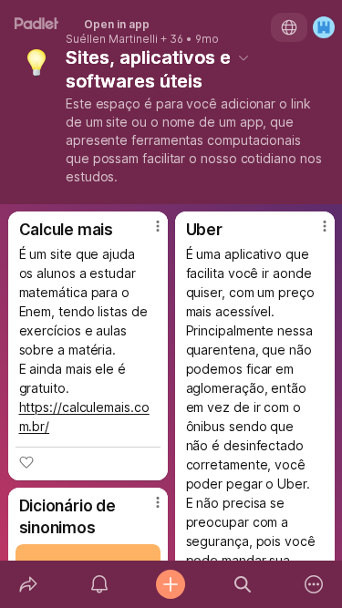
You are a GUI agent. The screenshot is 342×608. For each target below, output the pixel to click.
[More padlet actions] (313, 584)
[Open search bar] (242, 584)
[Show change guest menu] (324, 27)
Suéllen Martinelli (112, 39)
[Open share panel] (28, 584)
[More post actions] (146, 233)
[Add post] (170, 584)
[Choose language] (289, 27)
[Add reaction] (26, 462)
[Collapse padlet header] (243, 57)
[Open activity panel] (99, 584)
